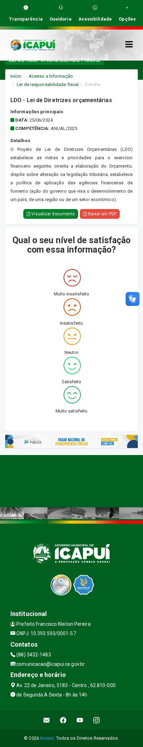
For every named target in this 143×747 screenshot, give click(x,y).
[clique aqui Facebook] (63, 720)
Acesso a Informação (51, 76)
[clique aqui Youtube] (80, 720)
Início (16, 76)
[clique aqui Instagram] (97, 720)
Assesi (47, 738)
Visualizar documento (52, 213)
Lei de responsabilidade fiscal (47, 84)
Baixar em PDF (101, 213)
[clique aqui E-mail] (47, 720)
